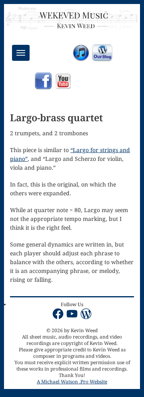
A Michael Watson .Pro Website (72, 381)
